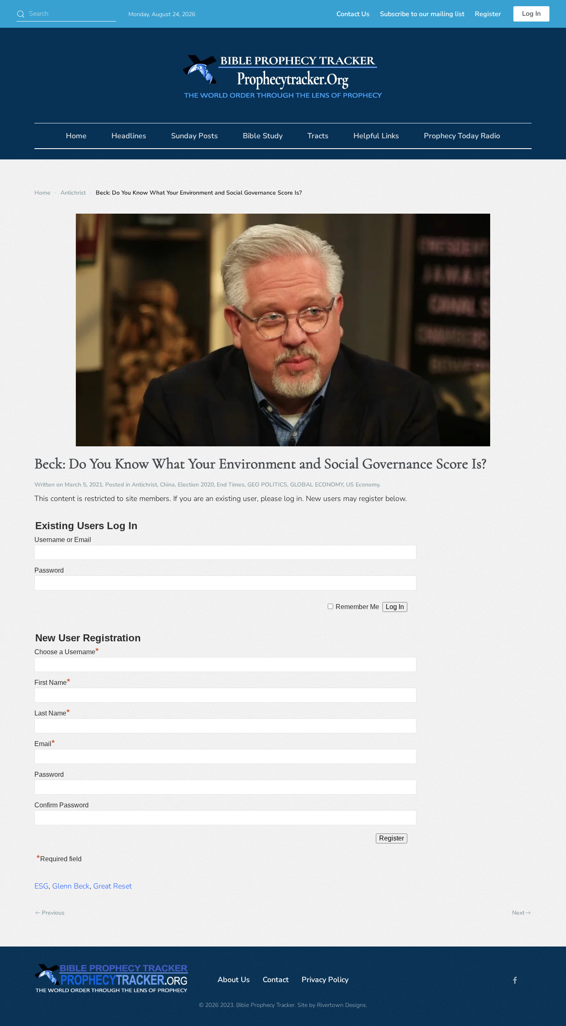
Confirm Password (61, 805)
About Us (234, 980)
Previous (53, 913)
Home (76, 136)
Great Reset (112, 886)
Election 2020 (196, 485)
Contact (276, 980)
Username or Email (62, 539)
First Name (52, 682)
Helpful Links (376, 136)
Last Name (52, 713)
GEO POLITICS (267, 485)
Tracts (318, 136)
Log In (531, 13)
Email (44, 743)
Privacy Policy (325, 980)
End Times (230, 485)
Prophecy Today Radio (462, 136)
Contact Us (353, 14)
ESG (41, 886)
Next (518, 913)
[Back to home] (283, 75)
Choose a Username (66, 651)
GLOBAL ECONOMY (316, 485)
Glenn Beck (70, 886)
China (167, 485)
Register (488, 14)
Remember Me (357, 606)
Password (49, 570)
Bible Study (263, 136)
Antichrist (144, 485)
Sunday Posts (194, 136)
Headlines (128, 136)
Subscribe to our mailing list (422, 14)
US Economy (362, 485)
